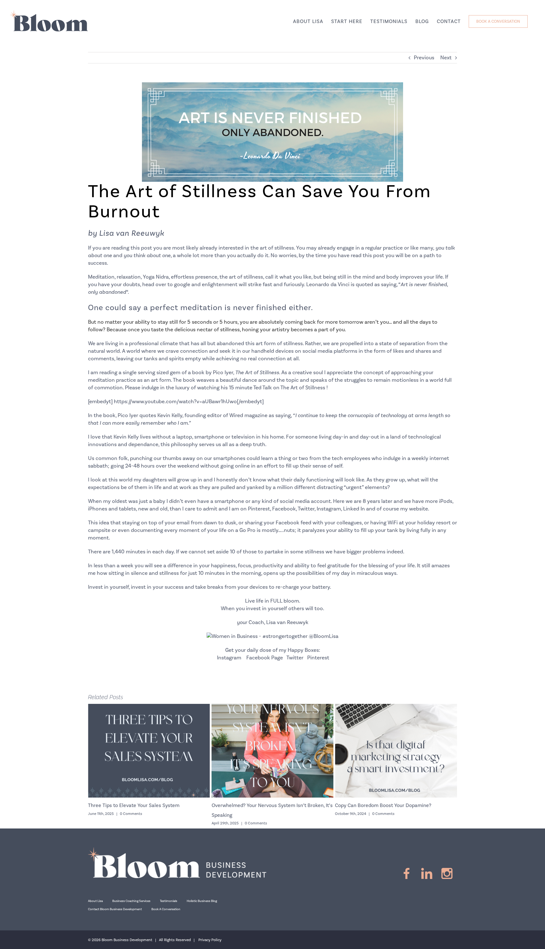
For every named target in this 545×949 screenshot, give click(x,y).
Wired (236, 415)
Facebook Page (264, 657)
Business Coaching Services (131, 901)
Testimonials (168, 901)
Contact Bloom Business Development (115, 909)
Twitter (306, 508)
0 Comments (141, 823)
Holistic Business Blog (202, 901)
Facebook (284, 508)
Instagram (329, 508)
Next (446, 57)
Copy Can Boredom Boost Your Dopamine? (269, 805)
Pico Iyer (223, 372)
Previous (424, 57)
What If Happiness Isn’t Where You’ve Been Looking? (403, 805)
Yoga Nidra (156, 277)
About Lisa (95, 901)
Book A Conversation (165, 909)
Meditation (101, 277)
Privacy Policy (209, 940)
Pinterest (259, 508)
